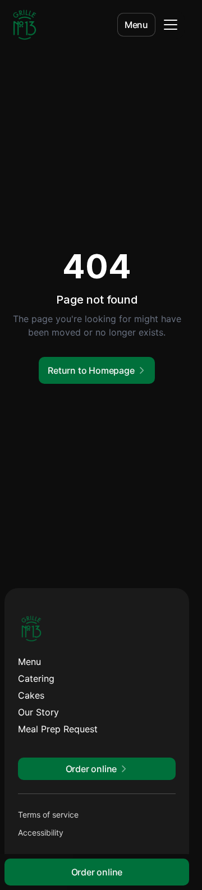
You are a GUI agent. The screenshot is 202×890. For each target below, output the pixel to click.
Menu (136, 24)
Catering (36, 678)
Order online (97, 872)
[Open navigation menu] (170, 24)
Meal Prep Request (58, 729)
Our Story (38, 712)
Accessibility (40, 832)
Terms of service (48, 814)
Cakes (31, 695)
